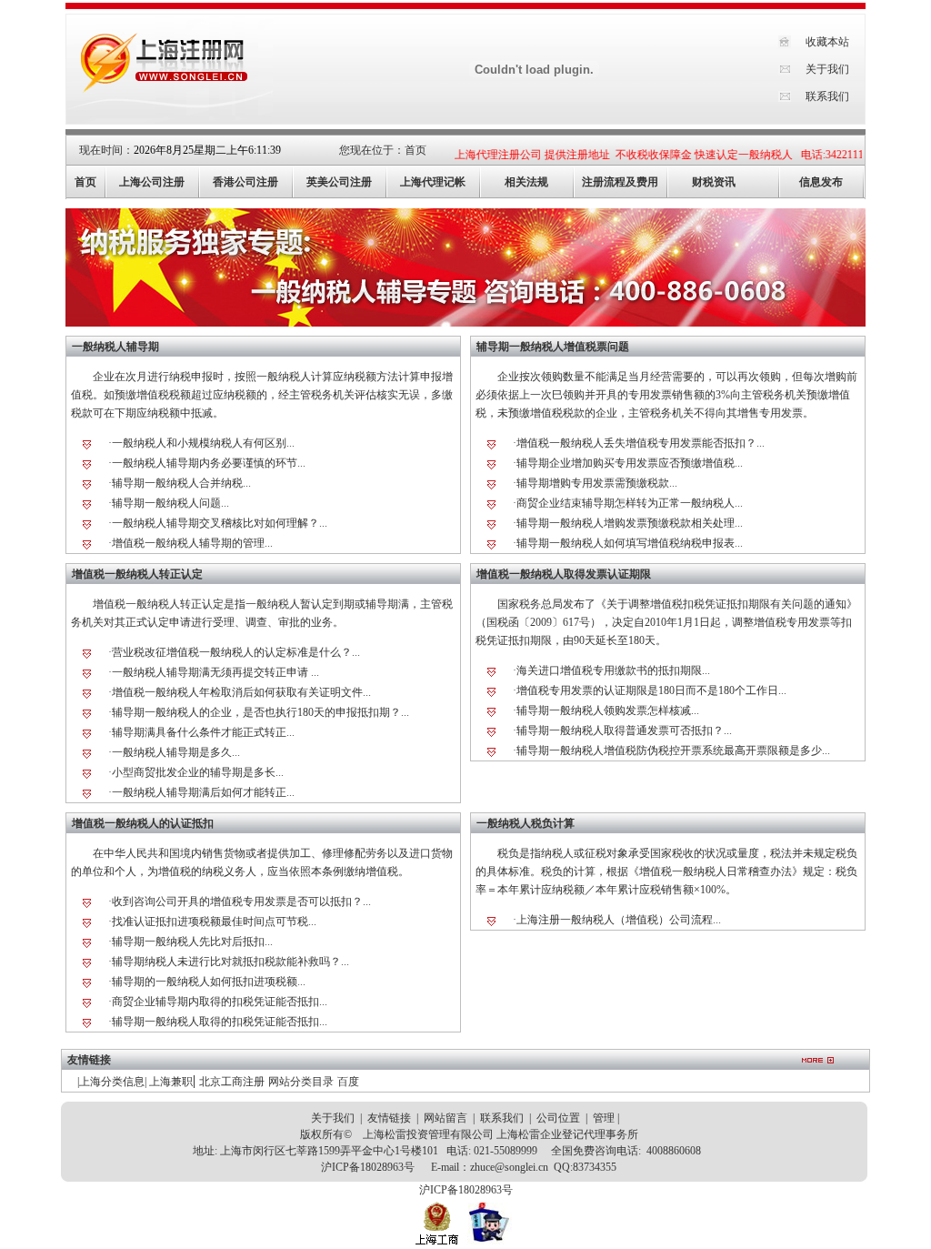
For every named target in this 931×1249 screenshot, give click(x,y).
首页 (415, 150)
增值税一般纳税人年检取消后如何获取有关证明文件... (241, 692)
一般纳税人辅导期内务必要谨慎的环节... (208, 463)
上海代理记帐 (433, 182)
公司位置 (558, 1118)
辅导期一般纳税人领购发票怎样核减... (607, 710)
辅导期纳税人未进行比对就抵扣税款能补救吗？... (230, 961)
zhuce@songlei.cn (509, 1167)
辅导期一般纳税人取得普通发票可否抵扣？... (624, 730)
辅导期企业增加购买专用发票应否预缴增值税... (629, 463)
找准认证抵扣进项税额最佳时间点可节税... (214, 921)
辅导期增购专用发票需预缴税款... (596, 483)
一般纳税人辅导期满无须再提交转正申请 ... (215, 672)
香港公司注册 (245, 182)
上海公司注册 (152, 182)
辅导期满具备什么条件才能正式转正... (203, 732)
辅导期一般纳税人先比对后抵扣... (192, 941)
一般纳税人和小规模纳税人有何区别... (203, 443)
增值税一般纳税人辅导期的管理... (192, 543)
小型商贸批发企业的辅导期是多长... (198, 772)
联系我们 (827, 96)
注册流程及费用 (620, 182)
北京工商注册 (232, 1081)
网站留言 (445, 1118)
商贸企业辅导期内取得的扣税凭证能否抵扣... (219, 1001)
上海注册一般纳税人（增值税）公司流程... (618, 919)
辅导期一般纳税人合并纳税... (181, 483)
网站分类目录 (301, 1081)
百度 (348, 1081)
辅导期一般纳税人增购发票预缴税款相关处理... (629, 523)
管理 (604, 1118)
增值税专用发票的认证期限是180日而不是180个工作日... (651, 690)
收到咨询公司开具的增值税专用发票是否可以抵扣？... (241, 901)
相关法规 (526, 182)
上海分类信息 (112, 1081)
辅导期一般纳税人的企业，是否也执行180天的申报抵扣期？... (260, 712)
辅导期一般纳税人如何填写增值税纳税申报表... (629, 543)
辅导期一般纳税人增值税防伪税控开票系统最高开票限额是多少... (673, 750)
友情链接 (389, 1118)
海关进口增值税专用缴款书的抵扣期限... (613, 670)
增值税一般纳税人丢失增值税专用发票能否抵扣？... (640, 443)
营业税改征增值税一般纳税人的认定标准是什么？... (236, 652)
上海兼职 (171, 1081)
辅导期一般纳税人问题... (170, 503)
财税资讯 (714, 182)
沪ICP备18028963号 (368, 1167)
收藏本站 (827, 41)
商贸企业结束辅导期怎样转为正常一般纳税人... (629, 503)
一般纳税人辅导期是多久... (176, 752)
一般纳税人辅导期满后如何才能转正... (203, 792)
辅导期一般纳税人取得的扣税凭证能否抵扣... (219, 1021)
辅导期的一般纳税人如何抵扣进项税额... (208, 981)
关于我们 (827, 69)
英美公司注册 (339, 182)
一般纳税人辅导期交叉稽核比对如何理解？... (219, 523)
